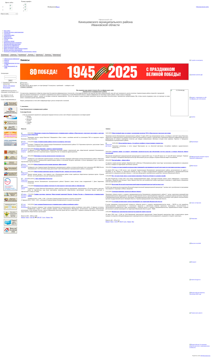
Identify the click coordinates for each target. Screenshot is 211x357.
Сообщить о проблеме (26, 87)
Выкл (58, 7)
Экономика (7, 33)
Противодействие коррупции (12, 44)
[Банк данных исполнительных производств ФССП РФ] (10, 217)
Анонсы (6, 61)
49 (122, 221)
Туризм (6, 39)
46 (117, 221)
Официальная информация (11, 58)
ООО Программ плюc (205, 355)
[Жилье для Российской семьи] (10, 233)
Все (52, 217)
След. (43, 217)
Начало (23, 217)
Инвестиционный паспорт (11, 47)
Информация (7, 36)
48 (120, 221)
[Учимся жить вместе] (10, 225)
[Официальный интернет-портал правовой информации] (10, 201)
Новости (6, 60)
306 (38, 217)
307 (40, 217)
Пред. (27, 217)
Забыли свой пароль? (9, 85)
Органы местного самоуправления (13, 32)
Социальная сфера (9, 35)
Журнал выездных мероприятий (13, 50)
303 (31, 217)
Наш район (7, 30)
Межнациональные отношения (12, 42)
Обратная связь (8, 38)
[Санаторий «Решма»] (10, 209)
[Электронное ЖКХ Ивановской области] (10, 195)
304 (33, 217)
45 (115, 221)
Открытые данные (9, 41)
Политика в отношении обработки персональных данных (20, 51)
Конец (48, 217)
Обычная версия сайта (202, 7)
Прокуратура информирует (11, 45)
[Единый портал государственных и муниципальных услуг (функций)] (10, 190)
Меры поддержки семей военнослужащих (16, 48)
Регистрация (6, 87)
